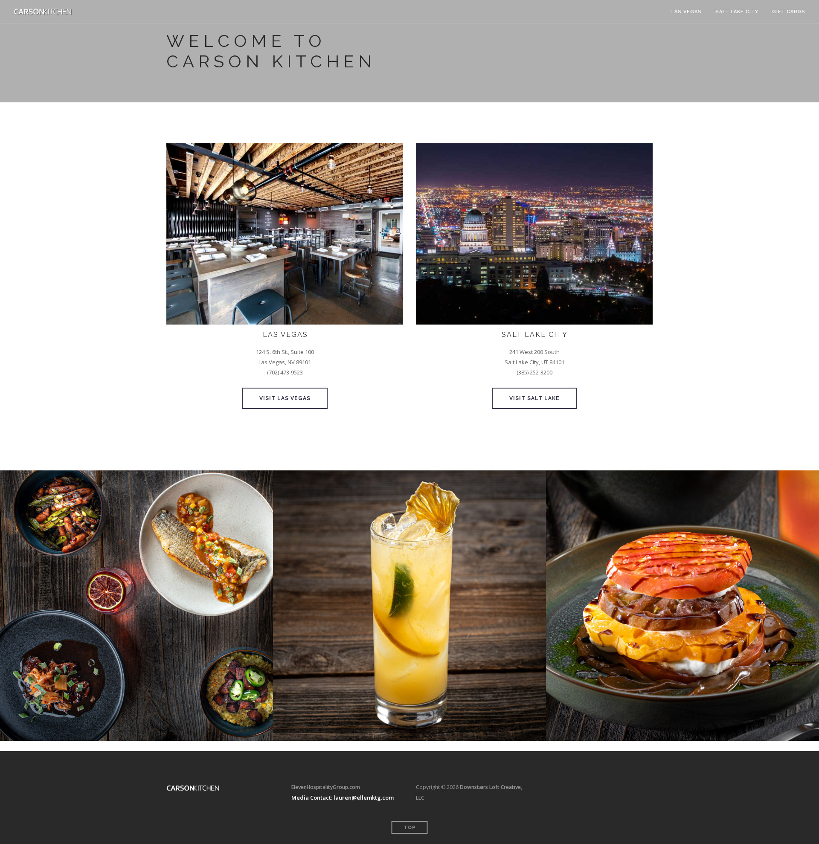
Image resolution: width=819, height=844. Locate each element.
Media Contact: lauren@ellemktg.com (342, 797)
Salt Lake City (736, 12)
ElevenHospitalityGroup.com (325, 787)
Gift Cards (788, 12)
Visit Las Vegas (285, 398)
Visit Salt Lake (534, 398)
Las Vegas (686, 12)
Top (410, 827)
